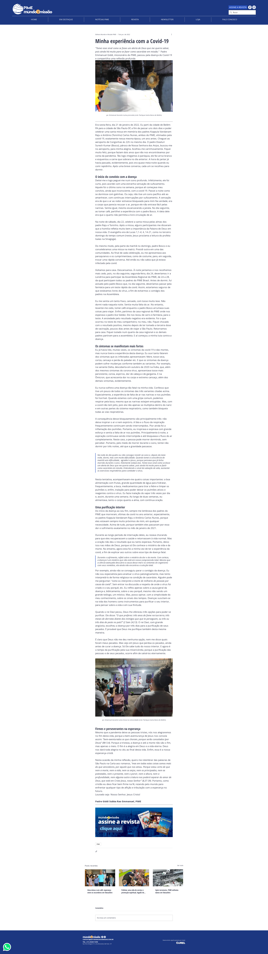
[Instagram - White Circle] (254, 7)
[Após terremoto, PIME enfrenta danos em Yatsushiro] (168, 877)
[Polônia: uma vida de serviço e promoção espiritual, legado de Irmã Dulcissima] (134, 877)
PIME (98, 844)
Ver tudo (180, 865)
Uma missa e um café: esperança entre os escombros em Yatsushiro (99, 891)
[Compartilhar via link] (96, 851)
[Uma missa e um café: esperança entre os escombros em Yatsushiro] (100, 877)
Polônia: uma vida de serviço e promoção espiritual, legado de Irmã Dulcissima (132, 891)
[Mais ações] (171, 34)
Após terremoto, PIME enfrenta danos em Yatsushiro (166, 891)
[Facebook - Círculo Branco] (250, 7)
